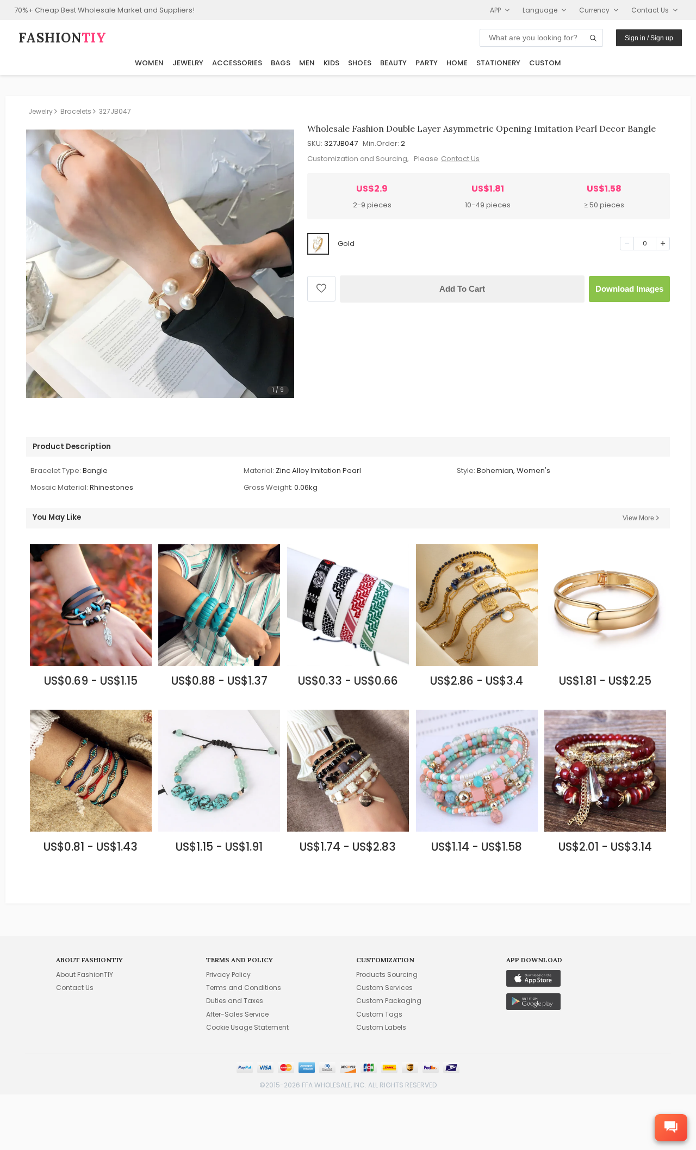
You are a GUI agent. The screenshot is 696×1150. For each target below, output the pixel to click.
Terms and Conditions (243, 987)
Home (457, 63)
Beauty (393, 63)
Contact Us (460, 158)
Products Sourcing (387, 974)
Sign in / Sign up (649, 38)
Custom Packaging (388, 1000)
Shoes (359, 63)
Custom (545, 63)
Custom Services (384, 987)
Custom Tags (379, 1014)
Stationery (498, 63)
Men (307, 63)
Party (426, 63)
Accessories (237, 63)
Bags (280, 63)
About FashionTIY (84, 974)
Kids (331, 63)
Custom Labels (381, 1027)
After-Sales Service (237, 1014)
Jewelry (187, 63)
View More (638, 518)
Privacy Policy (228, 974)
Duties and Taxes (234, 1000)
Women (149, 63)
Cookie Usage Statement (247, 1027)
